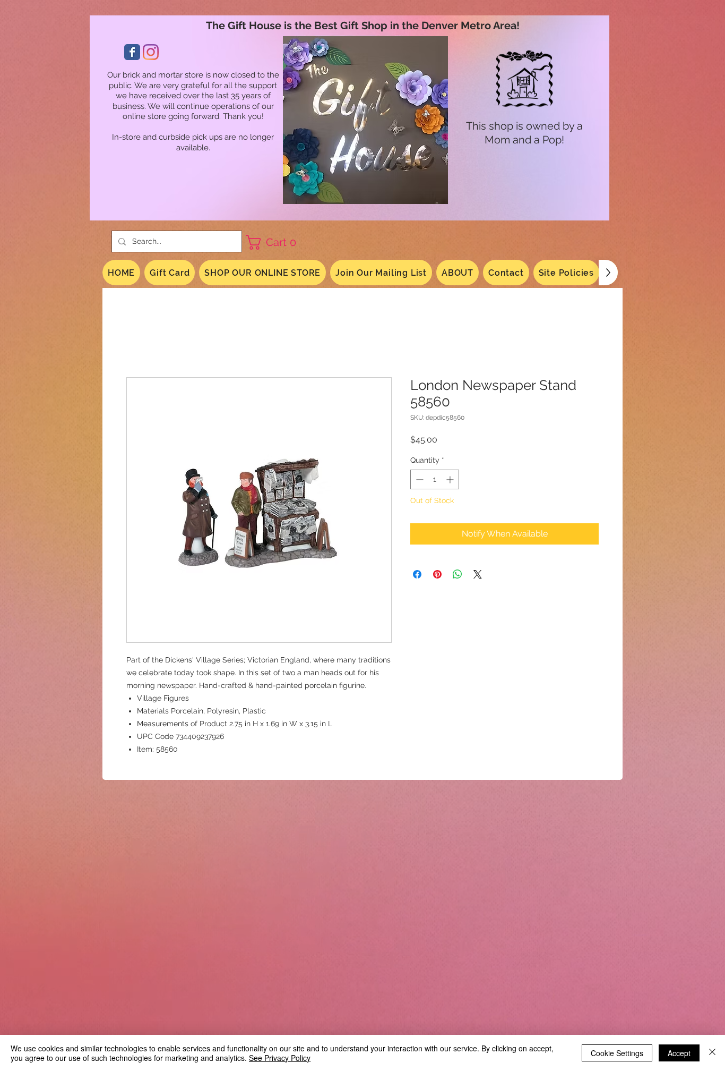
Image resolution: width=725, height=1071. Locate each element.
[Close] (712, 1052)
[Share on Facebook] (417, 574)
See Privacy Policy (279, 1057)
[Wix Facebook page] (132, 52)
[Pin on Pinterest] (437, 574)
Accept (679, 1053)
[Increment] (451, 479)
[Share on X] (477, 574)
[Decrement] (418, 479)
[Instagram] (151, 52)
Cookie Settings (617, 1053)
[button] (275, 242)
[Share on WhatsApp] (457, 574)
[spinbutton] (434, 479)
